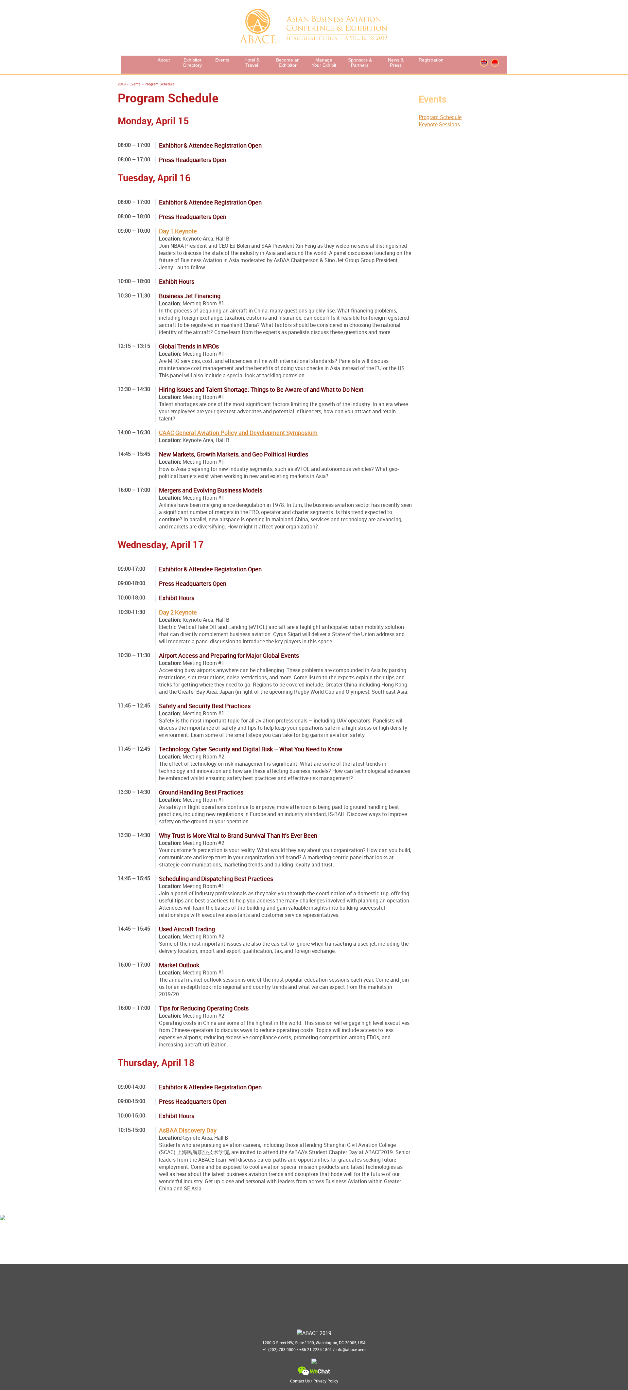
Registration (431, 59)
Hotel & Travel (251, 62)
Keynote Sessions (439, 124)
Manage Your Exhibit (324, 62)
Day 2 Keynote (178, 612)
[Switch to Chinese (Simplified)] (495, 61)
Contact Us (300, 1380)
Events (222, 59)
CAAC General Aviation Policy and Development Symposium (238, 433)
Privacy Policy (325, 1380)
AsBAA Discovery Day (188, 1130)
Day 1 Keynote (178, 231)
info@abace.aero (351, 1349)
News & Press (396, 62)
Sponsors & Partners (360, 62)
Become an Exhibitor (288, 62)
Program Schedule (440, 117)
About (164, 59)
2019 (122, 83)
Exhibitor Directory (192, 62)
